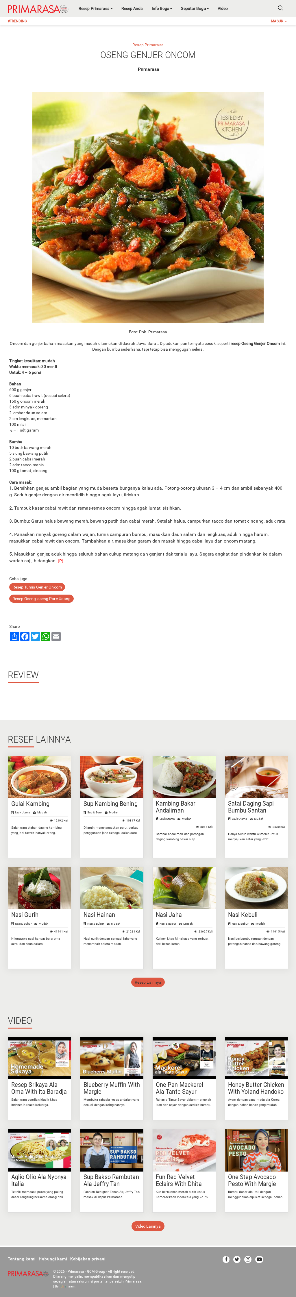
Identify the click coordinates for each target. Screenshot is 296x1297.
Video (223, 8)
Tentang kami (22, 1259)
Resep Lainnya (148, 982)
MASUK (277, 21)
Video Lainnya (148, 1226)
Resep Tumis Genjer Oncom (37, 587)
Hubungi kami (53, 1259)
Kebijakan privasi (88, 1259)
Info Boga (161, 8)
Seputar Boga (193, 8)
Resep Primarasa (94, 8)
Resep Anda (132, 8)
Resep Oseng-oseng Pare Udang (41, 598)
